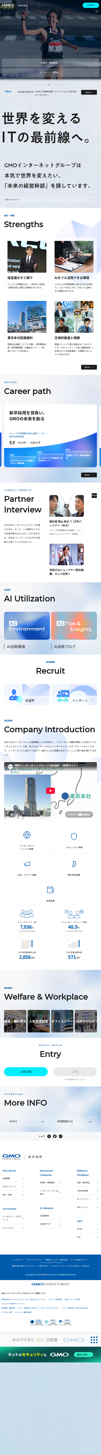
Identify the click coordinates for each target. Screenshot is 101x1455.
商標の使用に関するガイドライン (24, 1266)
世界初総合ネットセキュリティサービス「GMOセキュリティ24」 (23, 1299)
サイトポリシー (18, 1260)
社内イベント (82, 1207)
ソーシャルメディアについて (52, 1262)
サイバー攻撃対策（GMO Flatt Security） (75, 1308)
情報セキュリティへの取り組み (57, 1260)
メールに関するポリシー (79, 1260)
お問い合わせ (43, 1266)
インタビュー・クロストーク (12, 1218)
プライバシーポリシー (35, 1260)
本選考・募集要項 (47, 1182)
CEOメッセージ (9, 1186)
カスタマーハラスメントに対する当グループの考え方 (70, 1266)
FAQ (78, 1237)
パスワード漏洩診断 (55, 1299)
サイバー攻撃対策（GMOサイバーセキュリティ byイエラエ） (38, 1308)
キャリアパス (8, 1228)
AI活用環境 (44, 1215)
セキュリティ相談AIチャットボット (13, 1303)
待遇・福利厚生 (83, 1182)
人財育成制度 (82, 1190)
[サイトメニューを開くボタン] (97, 11)
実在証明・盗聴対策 (8, 1308)
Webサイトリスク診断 (72, 1299)
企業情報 (6, 1178)
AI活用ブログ (45, 1224)
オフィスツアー (83, 1199)
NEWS (79, 1228)
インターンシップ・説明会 (49, 1192)
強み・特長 (7, 1194)
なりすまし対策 (6, 1312)
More (87, 92)
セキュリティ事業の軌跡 (23, 1312)
